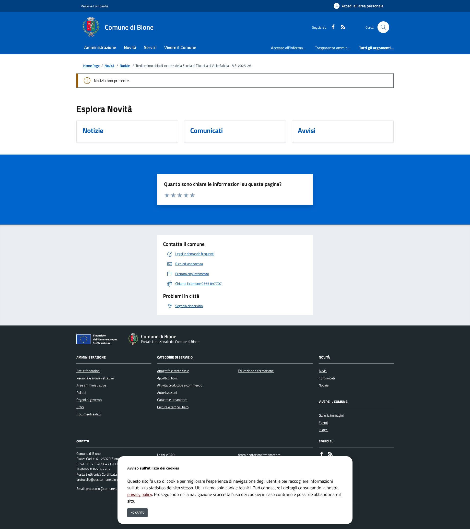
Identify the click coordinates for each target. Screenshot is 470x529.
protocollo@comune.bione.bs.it (108, 488)
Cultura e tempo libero (172, 407)
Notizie (125, 65)
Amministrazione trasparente (259, 454)
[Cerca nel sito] (383, 27)
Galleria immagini (331, 415)
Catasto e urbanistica (172, 399)
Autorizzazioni (167, 392)
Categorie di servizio (175, 357)
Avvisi (323, 370)
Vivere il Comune (333, 401)
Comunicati (327, 378)
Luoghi (323, 430)
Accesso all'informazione (291, 48)
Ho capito (137, 512)
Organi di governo (89, 399)
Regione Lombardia (94, 6)
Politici (81, 392)
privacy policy (139, 494)
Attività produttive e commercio (179, 385)
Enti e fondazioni (88, 370)
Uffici (80, 407)
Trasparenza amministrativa (335, 48)
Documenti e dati (88, 414)
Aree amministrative (91, 385)
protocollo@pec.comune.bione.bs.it (101, 479)
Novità (109, 65)
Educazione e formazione (256, 370)
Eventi (323, 422)
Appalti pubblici (167, 378)
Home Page (91, 65)
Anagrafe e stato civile (173, 370)
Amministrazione (91, 357)
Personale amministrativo (95, 378)
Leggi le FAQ (166, 454)
